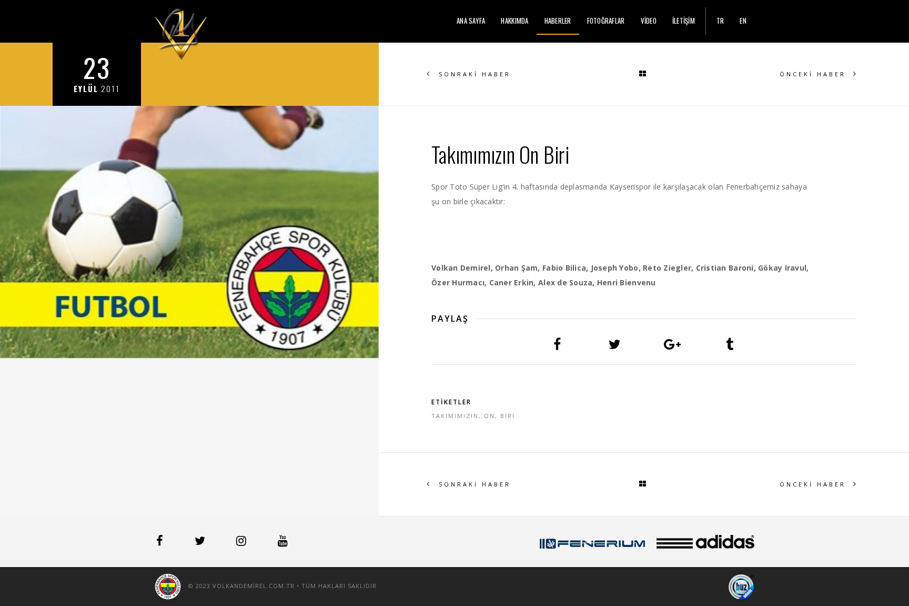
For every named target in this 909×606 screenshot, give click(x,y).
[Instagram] (242, 542)
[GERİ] (644, 74)
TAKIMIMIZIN (455, 416)
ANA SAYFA (471, 20)
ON (489, 416)
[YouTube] (282, 542)
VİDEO (648, 20)
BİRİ (507, 416)
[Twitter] (201, 542)
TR (720, 20)
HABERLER (557, 20)
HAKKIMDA (514, 20)
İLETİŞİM (683, 20)
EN (743, 20)
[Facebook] (161, 542)
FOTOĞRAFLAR (606, 20)
